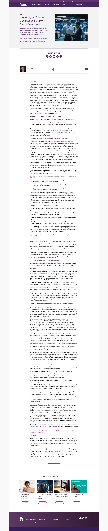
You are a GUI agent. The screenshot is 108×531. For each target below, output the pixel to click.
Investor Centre (69, 522)
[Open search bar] (85, 4)
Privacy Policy (42, 519)
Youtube (83, 518)
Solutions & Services (36, 4)
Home (24, 4)
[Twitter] (50, 56)
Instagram (86, 518)
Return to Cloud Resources (54, 465)
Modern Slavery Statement (44, 522)
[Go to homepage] (21, 520)
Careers (67, 519)
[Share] (86, 69)
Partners (47, 4)
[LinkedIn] (54, 56)
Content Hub (55, 4)
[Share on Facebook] (47, 56)
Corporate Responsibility (31, 522)
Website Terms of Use (57, 522)
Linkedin (80, 518)
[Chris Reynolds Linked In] (53, 69)
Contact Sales (79, 4)
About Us (64, 4)
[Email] (57, 56)
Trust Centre (55, 519)
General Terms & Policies (31, 519)
